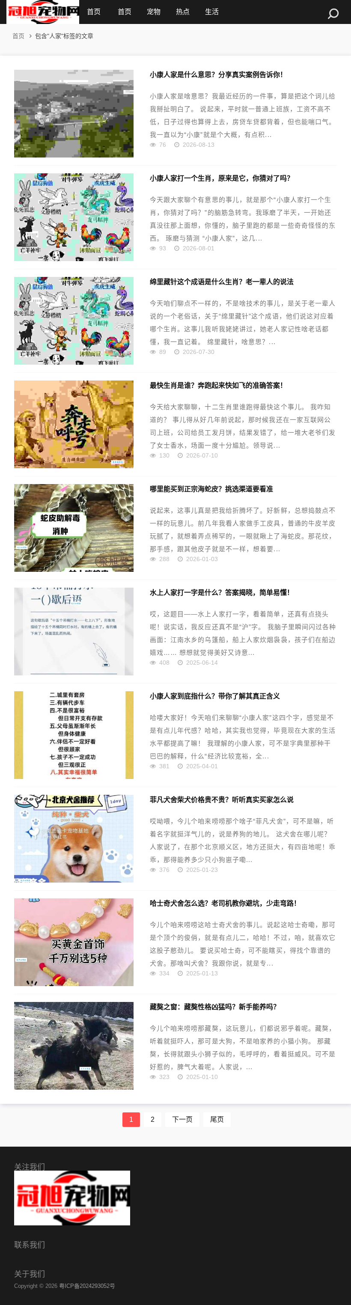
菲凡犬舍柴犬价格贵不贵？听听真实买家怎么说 (222, 799)
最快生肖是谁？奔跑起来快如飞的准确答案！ (218, 385)
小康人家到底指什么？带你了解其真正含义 (215, 696)
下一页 (182, 1119)
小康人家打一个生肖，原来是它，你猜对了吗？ (222, 178)
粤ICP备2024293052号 (87, 1286)
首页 (94, 11)
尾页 (217, 1119)
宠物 (154, 11)
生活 (212, 11)
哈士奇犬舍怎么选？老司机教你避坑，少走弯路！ (225, 903)
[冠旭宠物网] (42, 12)
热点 (183, 11)
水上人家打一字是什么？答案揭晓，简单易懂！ (222, 592)
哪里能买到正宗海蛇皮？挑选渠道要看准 (211, 488)
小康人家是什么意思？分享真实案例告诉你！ (218, 74)
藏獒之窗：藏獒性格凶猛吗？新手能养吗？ (215, 1006)
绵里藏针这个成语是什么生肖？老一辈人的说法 (222, 281)
